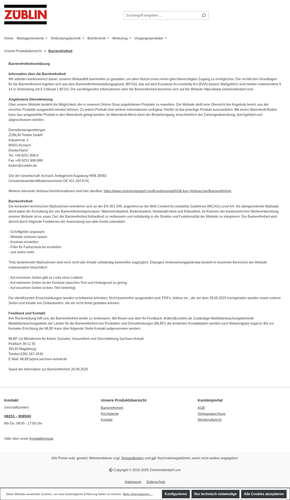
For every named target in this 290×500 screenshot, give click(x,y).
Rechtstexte (110, 414)
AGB (201, 408)
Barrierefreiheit (112, 408)
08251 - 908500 (17, 416)
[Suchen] (204, 15)
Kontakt (106, 420)
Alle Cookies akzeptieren (264, 494)
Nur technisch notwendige (215, 494)
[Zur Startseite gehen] (25, 14)
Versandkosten (132, 458)
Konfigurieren (176, 494)
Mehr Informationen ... (138, 494)
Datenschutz (155, 482)
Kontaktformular (41, 438)
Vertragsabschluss (211, 414)
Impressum (133, 482)
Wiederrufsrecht (209, 420)
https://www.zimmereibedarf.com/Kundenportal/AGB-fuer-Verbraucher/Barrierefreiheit (167, 191)
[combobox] (161, 15)
